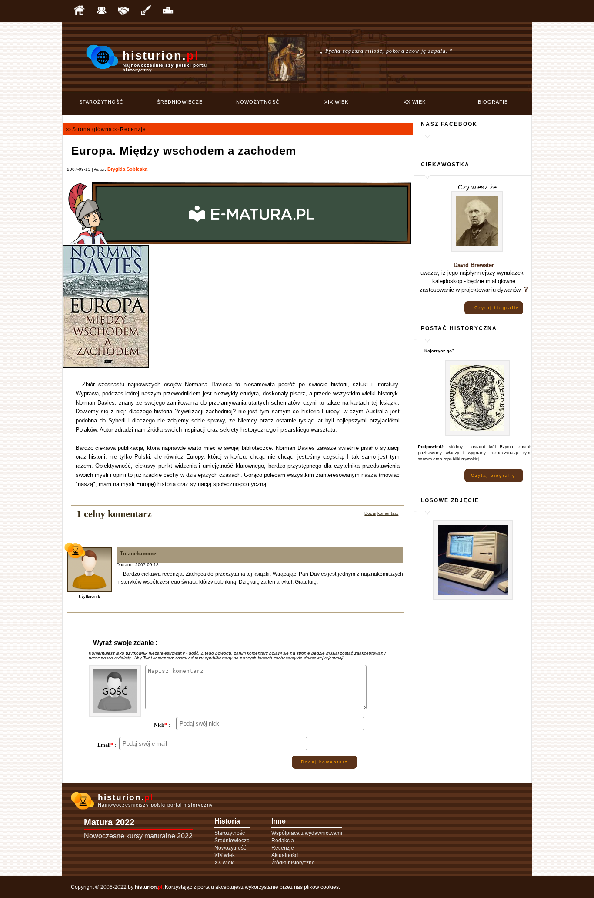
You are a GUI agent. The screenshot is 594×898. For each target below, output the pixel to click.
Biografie (493, 102)
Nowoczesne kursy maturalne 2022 (138, 836)
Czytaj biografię (496, 307)
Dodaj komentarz (381, 513)
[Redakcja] (101, 11)
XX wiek (415, 102)
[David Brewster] (477, 250)
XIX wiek (336, 102)
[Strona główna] (79, 11)
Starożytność (101, 102)
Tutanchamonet (139, 553)
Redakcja (282, 840)
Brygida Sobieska (127, 169)
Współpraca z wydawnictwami (306, 833)
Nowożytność (258, 102)
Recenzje (133, 129)
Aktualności (285, 855)
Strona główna (92, 129)
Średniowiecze (180, 102)
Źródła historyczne (293, 863)
